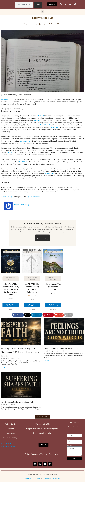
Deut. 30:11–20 (45, 125)
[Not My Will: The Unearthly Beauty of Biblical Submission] (32, 261)
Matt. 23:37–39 (25, 141)
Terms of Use (56, 478)
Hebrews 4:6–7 (6, 99)
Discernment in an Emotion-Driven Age (61, 348)
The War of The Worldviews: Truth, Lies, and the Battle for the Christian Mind (11, 289)
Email (68, 439)
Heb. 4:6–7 (36, 120)
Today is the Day (6, 197)
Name (68, 433)
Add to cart (10, 305)
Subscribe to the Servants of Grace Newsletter (10, 445)
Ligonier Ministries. (34, 197)
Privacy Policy (47, 478)
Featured (53, 24)
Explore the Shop (42, 239)
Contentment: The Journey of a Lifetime (53, 286)
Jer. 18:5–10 (23, 162)
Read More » (4, 368)
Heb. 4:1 (41, 116)
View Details (11, 309)
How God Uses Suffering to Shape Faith (17, 402)
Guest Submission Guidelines (32, 478)
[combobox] (24, 5)
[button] (42, 11)
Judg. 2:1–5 (55, 127)
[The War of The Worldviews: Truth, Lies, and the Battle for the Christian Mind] (10, 261)
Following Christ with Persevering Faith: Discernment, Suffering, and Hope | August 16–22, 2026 (21, 352)
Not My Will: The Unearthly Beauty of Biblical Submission (31, 287)
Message (69, 445)
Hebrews (59, 24)
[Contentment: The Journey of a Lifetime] (53, 261)
